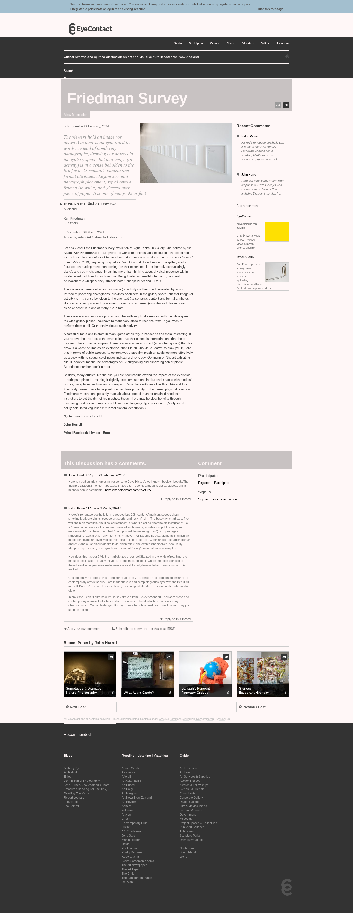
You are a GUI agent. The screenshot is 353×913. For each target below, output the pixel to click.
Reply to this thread (177, 499)
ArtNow (126, 814)
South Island (188, 852)
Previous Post (254, 707)
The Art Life (71, 801)
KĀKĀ (90, 204)
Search (68, 71)
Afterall (126, 776)
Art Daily (127, 789)
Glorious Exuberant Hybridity (254, 690)
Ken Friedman (84, 253)
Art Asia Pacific (131, 780)
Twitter (95, 432)
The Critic (128, 873)
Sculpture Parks (190, 835)
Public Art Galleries (192, 827)
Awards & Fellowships (194, 785)
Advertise (247, 43)
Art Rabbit (70, 772)
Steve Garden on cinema (138, 861)
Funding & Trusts (191, 810)
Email (107, 432)
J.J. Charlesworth (133, 831)
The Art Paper (131, 869)
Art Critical (128, 785)
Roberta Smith (131, 856)
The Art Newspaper (134, 865)
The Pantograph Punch (137, 877)
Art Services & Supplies (195, 776)
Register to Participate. (214, 483)
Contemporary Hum (134, 823)
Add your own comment (83, 628)
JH (286, 105)
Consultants (187, 793)
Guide (178, 43)
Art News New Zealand (137, 797)
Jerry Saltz (128, 835)
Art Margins (129, 793)
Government (188, 814)
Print (67, 432)
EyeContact (90, 28)
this (164, 384)
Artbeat (126, 805)
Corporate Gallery (191, 797)
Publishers (187, 831)
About (230, 43)
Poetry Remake (132, 852)
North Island (187, 848)
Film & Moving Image (193, 805)
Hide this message (270, 9)
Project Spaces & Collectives (198, 823)
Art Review (129, 801)
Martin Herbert (131, 839)
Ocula (125, 843)
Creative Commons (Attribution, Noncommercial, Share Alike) (194, 719)
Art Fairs (185, 772)
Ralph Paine (249, 136)
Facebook (80, 432)
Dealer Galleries (190, 801)
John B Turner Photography (82, 780)
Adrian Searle (131, 768)
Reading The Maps (76, 793)
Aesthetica (128, 772)
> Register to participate (86, 9)
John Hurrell (249, 174)
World (183, 856)
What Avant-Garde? (139, 692)
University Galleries (192, 839)
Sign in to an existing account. (219, 499)
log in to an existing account (126, 9)
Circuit (126, 818)
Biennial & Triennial (192, 789)
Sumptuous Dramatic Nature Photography (83, 690)
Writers (214, 43)
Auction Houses (190, 780)
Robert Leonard (74, 797)
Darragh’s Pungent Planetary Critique (195, 690)
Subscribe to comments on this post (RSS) (145, 628)
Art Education (188, 768)
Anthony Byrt (72, 768)
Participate (196, 43)
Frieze (126, 827)
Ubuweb (127, 881)
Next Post (78, 707)
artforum (127, 810)
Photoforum (129, 848)
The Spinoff (71, 805)
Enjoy (67, 776)
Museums (186, 818)
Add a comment (248, 206)
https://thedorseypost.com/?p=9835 (128, 489)
